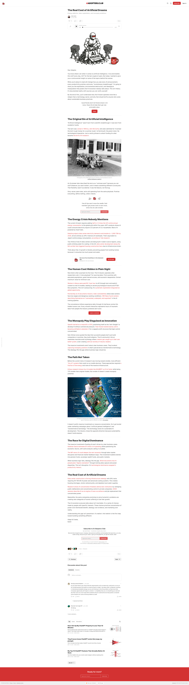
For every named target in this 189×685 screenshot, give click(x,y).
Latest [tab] (73, 621)
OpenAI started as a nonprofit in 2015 (80, 324)
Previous (73, 559)
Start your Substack (91, 683)
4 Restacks (85, 548)
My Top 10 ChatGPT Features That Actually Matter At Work (86, 652)
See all (70, 662)
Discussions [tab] (79, 621)
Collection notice (20, 683)
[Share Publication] (170, 3)
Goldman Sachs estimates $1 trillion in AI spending (84, 446)
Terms (14, 683)
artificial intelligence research (94, 179)
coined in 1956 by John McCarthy (88, 129)
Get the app (111, 259)
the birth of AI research (81, 135)
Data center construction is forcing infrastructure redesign (87, 478)
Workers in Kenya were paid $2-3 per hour (82, 283)
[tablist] (74, 569)
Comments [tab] (71, 570)
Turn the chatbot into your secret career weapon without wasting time (85, 655)
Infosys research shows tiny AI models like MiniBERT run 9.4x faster (90, 369)
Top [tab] (69, 621)
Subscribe (177, 3)
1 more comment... (72, 614)
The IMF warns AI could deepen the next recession (84, 452)
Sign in (184, 3)
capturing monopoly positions (77, 348)
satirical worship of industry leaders (99, 342)
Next (116, 559)
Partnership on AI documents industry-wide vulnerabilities (87, 294)
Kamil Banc (73, 16)
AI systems (105, 420)
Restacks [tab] (77, 570)
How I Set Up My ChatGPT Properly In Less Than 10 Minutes (85, 626)
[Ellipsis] (120, 583)
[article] (94, 630)
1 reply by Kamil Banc (78, 601)
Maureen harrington (76, 606)
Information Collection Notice (94, 543)
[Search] (167, 3)
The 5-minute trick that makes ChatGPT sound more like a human (84, 643)
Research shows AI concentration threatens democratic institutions (90, 487)
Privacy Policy (106, 543)
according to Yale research (101, 238)
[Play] (76, 26)
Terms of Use (101, 541)
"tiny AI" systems (73, 363)
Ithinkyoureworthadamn (77, 583)
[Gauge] (118, 26)
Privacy (11, 683)
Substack (174, 683)
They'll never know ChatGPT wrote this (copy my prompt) (85, 640)
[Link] (65, 119)
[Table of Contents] (2, 342)
